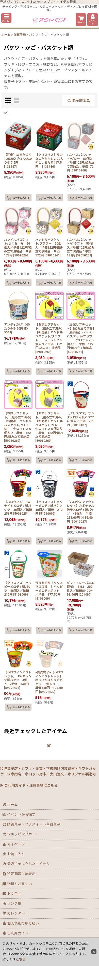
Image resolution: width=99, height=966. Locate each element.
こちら (21, 959)
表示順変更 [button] (81, 100)
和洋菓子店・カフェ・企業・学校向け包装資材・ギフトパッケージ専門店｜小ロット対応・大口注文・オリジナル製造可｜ (48, 774)
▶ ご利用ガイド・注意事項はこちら (29, 785)
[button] (6, 18)
